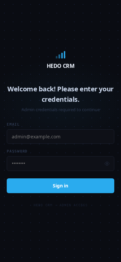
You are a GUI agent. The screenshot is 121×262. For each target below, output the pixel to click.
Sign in (60, 185)
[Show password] (107, 164)
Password (17, 151)
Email (13, 124)
